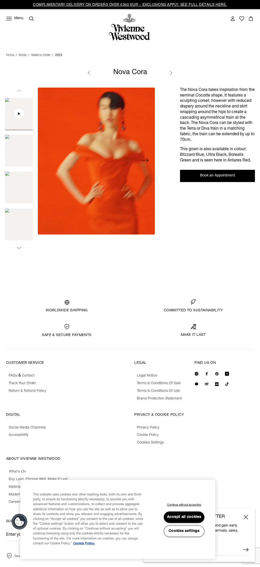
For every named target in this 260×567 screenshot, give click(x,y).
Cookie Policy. (84, 543)
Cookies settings (184, 531)
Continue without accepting (184, 505)
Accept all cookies (184, 517)
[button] (19, 522)
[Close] (246, 517)
